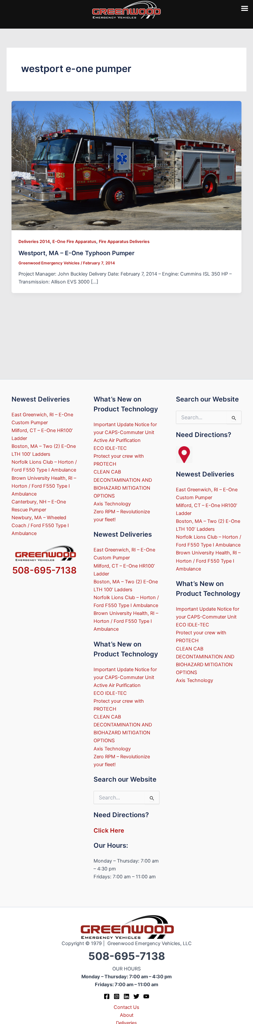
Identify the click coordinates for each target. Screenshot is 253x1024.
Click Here (109, 830)
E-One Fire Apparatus (74, 241)
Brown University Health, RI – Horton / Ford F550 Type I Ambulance (44, 486)
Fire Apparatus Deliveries (124, 241)
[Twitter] (136, 996)
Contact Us (126, 1007)
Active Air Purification (117, 440)
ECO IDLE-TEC (110, 448)
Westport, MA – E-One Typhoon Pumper (76, 252)
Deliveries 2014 (34, 241)
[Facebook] (107, 996)
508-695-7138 (44, 570)
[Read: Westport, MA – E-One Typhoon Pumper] (127, 165)
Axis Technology (112, 504)
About (126, 1015)
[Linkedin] (126, 996)
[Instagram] (117, 996)
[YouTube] (146, 996)
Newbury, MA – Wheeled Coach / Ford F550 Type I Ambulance (40, 525)
